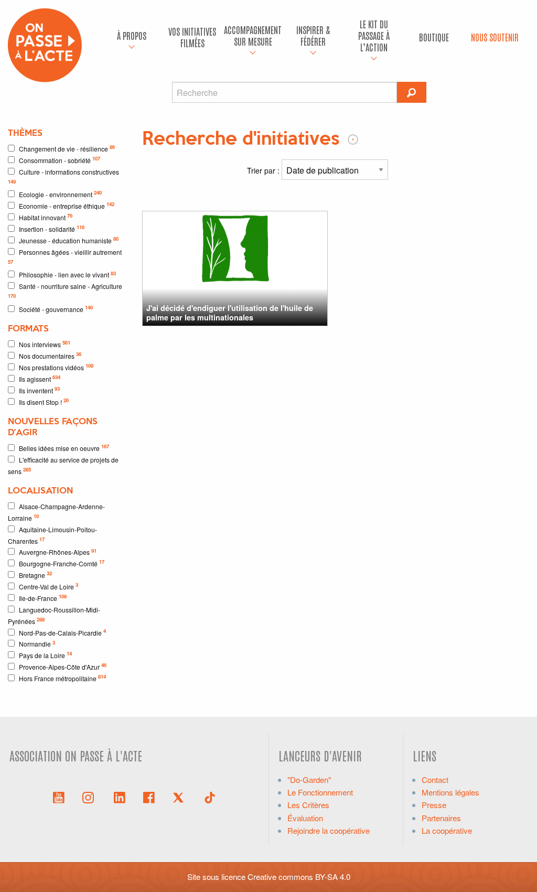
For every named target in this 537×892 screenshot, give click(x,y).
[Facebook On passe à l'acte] (149, 796)
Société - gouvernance (56, 309)
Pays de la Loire (45, 655)
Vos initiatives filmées (192, 37)
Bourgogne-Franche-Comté (61, 563)
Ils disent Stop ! (44, 401)
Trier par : (264, 170)
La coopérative (447, 830)
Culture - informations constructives (63, 176)
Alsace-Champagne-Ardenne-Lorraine (56, 512)
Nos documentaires (50, 355)
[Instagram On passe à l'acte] (90, 796)
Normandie (37, 644)
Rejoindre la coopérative (328, 830)
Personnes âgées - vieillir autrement (65, 256)
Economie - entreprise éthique (66, 205)
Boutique (434, 36)
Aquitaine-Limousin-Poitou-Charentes (52, 535)
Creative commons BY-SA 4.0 (299, 876)
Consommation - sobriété (59, 160)
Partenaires (441, 817)
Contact (435, 779)
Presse (434, 804)
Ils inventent (39, 390)
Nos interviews (44, 344)
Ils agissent (39, 378)
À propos (131, 35)
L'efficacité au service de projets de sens (63, 465)
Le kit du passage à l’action (374, 35)
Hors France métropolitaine (62, 678)
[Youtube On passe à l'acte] (58, 796)
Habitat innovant (45, 217)
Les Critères (308, 804)
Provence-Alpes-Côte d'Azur (62, 666)
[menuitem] (132, 37)
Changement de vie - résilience (67, 148)
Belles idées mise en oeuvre (64, 448)
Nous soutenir (495, 36)
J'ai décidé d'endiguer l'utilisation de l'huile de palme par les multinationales (229, 312)
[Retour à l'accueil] (45, 43)
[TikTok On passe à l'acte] (209, 796)
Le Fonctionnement (320, 792)
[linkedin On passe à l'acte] (119, 796)
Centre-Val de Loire (48, 586)
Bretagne (35, 574)
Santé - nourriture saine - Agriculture (65, 290)
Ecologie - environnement (60, 194)
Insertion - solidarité (51, 228)
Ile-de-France (43, 598)
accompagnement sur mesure (253, 35)
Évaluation (305, 817)
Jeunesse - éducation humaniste (69, 240)
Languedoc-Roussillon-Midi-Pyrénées (54, 615)
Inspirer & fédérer (313, 35)
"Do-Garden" (309, 779)
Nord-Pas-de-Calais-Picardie (62, 632)
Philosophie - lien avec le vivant (67, 275)
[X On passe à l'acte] (180, 796)
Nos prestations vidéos (56, 367)
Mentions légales (450, 792)
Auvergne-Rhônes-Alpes (57, 552)
